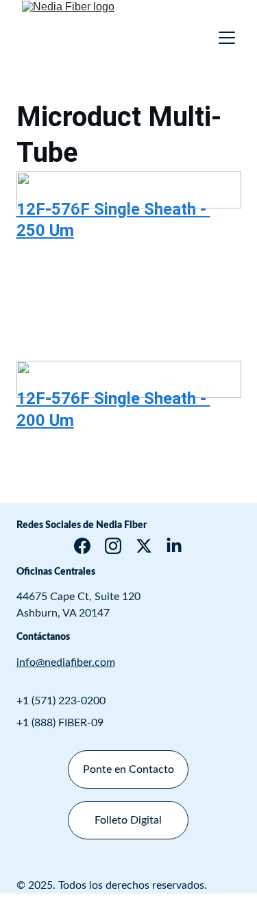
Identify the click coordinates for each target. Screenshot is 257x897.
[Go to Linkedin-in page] (174, 546)
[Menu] (227, 38)
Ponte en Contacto (128, 769)
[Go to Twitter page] (144, 546)
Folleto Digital (128, 820)
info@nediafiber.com (65, 662)
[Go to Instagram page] (113, 546)
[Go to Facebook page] (82, 546)
